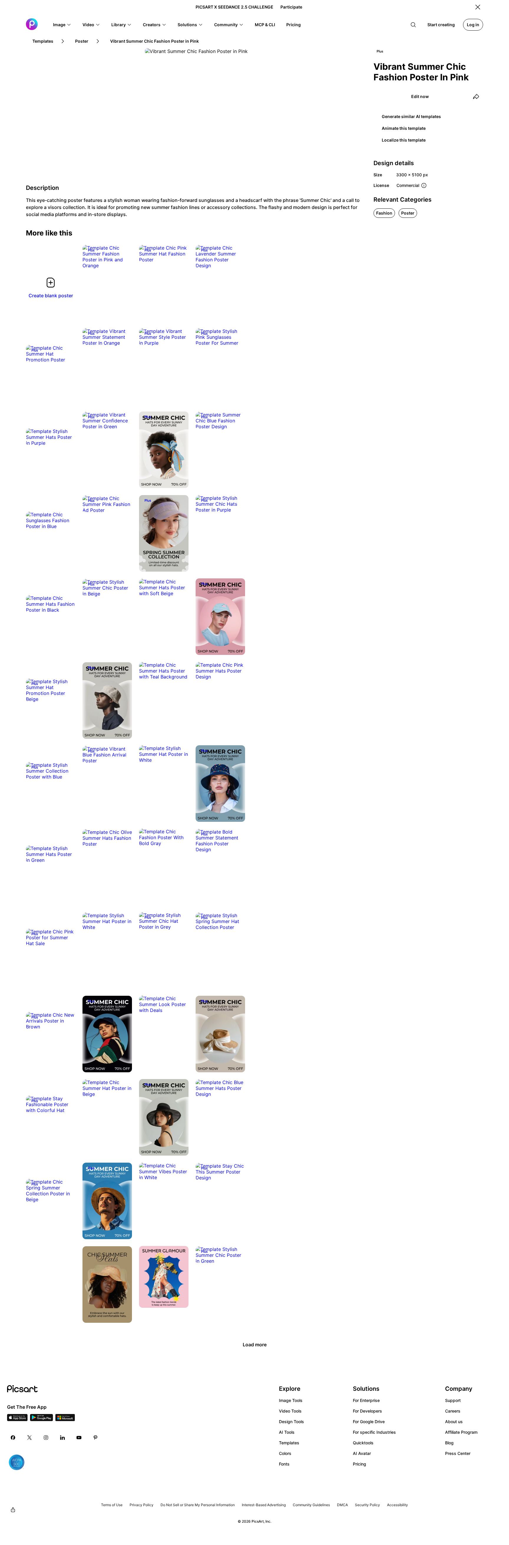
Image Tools (291, 1400)
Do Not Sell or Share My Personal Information (198, 1505)
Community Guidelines (311, 1505)
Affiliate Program (461, 1432)
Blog (449, 1442)
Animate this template (404, 128)
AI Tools (287, 1432)
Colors (285, 1453)
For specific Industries (374, 1432)
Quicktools (363, 1442)
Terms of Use (112, 1505)
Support (453, 1400)
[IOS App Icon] (17, 1419)
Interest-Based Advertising (264, 1505)
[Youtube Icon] (79, 1437)
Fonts (284, 1463)
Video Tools (290, 1410)
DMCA (342, 1505)
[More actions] (123, 259)
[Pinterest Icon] (95, 1437)
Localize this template (404, 139)
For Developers (367, 1410)
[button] (62, 24)
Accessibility (397, 1505)
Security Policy (367, 1505)
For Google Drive (369, 1421)
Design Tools (291, 1421)
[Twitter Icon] (29, 1437)
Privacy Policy (141, 1505)
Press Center (457, 1453)
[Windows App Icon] (65, 1419)
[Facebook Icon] (13, 1437)
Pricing (359, 1463)
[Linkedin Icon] (62, 1437)
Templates (289, 1442)
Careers (452, 1410)
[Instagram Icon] (46, 1437)
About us (454, 1421)
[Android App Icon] (41, 1419)
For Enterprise (366, 1400)
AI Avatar (362, 1453)
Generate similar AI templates (411, 116)
